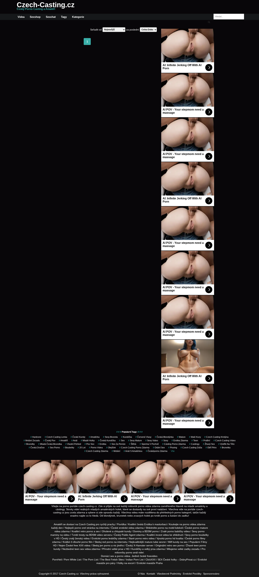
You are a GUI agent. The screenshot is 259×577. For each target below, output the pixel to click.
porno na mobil (166, 527)
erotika (102, 444)
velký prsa (150, 549)
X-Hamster (140, 545)
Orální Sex (159, 447)
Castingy (194, 444)
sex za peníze (117, 444)
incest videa (162, 534)
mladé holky (88, 440)
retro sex (172, 545)
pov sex (89, 444)
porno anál (132, 552)
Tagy (64, 16)
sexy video (151, 440)
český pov (49, 440)
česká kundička (107, 440)
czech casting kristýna (216, 437)
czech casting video (225, 440)
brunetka (225, 447)
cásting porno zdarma (174, 444)
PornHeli (57, 559)
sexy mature (135, 440)
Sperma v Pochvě (149, 444)
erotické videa (126, 527)
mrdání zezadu (32, 440)
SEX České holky (167, 559)
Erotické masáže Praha (150, 563)
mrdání (116, 451)
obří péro (211, 447)
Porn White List (72, 559)
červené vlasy (143, 437)
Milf (170, 542)
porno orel (80, 527)
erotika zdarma (180, 440)
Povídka (121, 524)
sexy (165, 440)
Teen (195, 440)
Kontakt (151, 573)
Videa (21, 16)
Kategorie (78, 16)
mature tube (151, 542)
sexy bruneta (110, 437)
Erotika (148, 524)
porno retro (141, 538)
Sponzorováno (211, 573)
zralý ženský (76, 538)
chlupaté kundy (122, 531)
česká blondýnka (164, 437)
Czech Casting (87, 524)
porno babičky (175, 531)
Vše (173, 451)
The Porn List (90, 559)
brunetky (29, 444)
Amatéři (63, 440)
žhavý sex (209, 444)
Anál (74, 440)
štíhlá (132, 444)
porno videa (96, 447)
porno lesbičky (109, 538)
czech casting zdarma (96, 451)
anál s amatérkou (133, 451)
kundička (126, 437)
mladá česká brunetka (50, 444)
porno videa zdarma (194, 524)
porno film (86, 542)
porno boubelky (200, 534)
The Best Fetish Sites (112, 559)
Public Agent (128, 534)
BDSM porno (151, 531)
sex (122, 440)
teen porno (200, 545)
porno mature (200, 527)
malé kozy (195, 437)
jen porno (105, 545)
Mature (181, 437)
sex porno (54, 447)
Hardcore (35, 437)
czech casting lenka (56, 437)
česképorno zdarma (156, 451)
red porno (107, 542)
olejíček (111, 447)
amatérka (94, 437)
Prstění (206, 440)
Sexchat (51, 16)
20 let (81, 447)
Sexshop (35, 16)
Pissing (172, 447)
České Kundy (78, 437)
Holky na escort (126, 563)
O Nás (141, 573)
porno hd (170, 538)
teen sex (79, 549)
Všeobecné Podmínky (169, 573)
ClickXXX (151, 559)
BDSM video (96, 534)
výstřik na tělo (226, 444)
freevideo (152, 556)
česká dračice (37, 447)
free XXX (79, 545)
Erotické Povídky (192, 573)
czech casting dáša (191, 447)
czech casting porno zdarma (134, 447)
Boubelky (68, 447)
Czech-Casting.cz (46, 7)
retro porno (87, 531)
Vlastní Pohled (73, 444)
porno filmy (199, 538)
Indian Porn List (134, 559)
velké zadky (184, 549)
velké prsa (117, 549)
